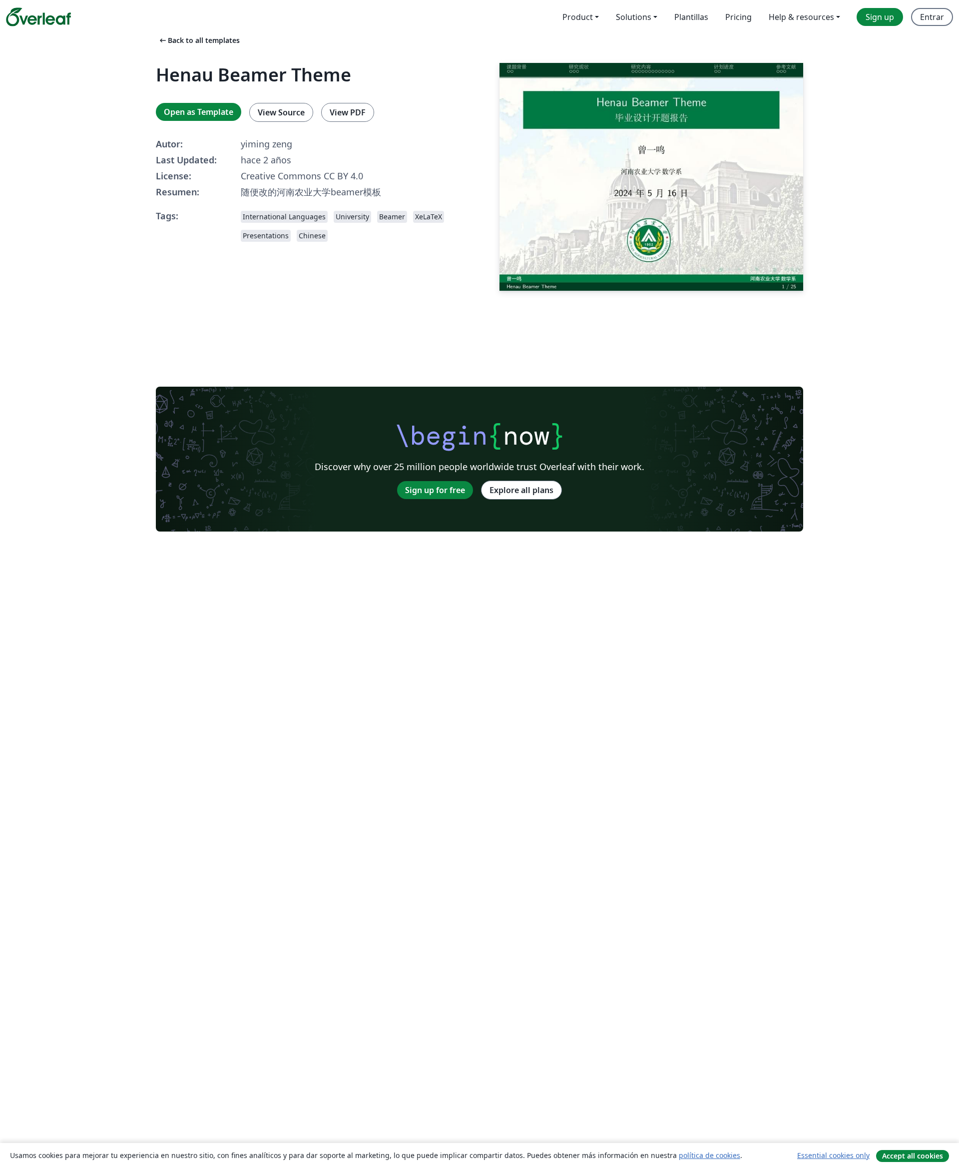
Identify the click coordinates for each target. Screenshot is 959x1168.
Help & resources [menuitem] (801, 16)
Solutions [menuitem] (633, 16)
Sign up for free (435, 490)
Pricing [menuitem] (738, 16)
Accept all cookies (912, 1156)
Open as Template (198, 111)
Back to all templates (199, 40)
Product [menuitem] (577, 16)
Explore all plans (521, 490)
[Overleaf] (38, 17)
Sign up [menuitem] (880, 16)
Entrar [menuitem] (932, 16)
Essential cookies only (833, 1155)
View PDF (348, 112)
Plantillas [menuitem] (691, 16)
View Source (281, 112)
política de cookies (709, 1155)
